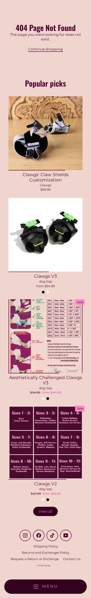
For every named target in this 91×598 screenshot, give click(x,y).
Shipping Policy (45, 546)
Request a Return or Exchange (35, 559)
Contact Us (71, 559)
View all (45, 511)
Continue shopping (45, 49)
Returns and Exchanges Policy (45, 553)
